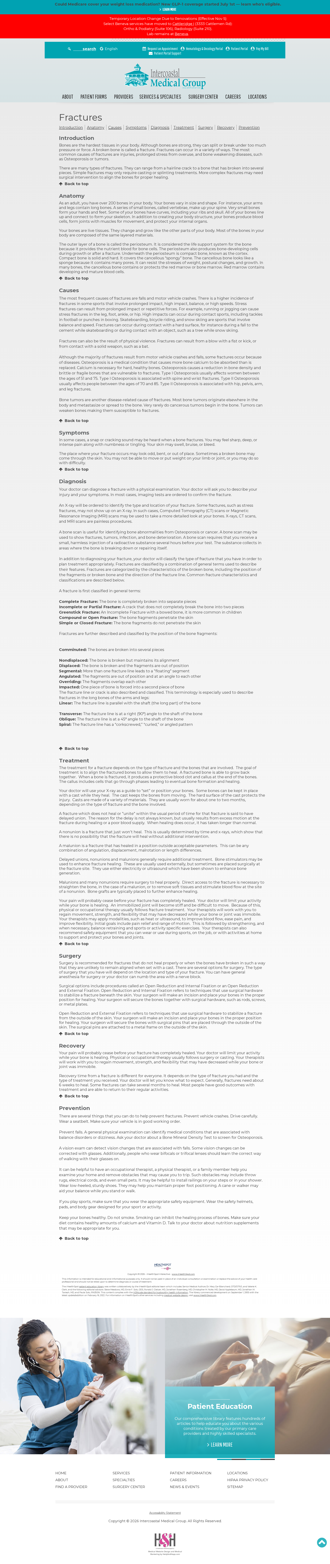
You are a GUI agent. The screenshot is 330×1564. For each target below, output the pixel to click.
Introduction (71, 127)
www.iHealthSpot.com (183, 1274)
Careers (233, 96)
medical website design (176, 1295)
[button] (322, 1542)
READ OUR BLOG (112, 1439)
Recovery (226, 127)
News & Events (184, 1487)
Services (121, 1473)
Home (60, 1473)
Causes (115, 127)
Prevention (249, 127)
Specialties (124, 1480)
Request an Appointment (163, 48)
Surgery (205, 127)
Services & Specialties (160, 96)
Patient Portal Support (167, 53)
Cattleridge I (183, 24)
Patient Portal (239, 48)
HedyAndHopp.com (171, 1554)
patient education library (91, 1286)
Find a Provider (71, 1487)
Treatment (183, 127)
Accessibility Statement (165, 1513)
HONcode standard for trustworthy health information (160, 1292)
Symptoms (136, 127)
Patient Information (190, 1473)
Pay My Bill (262, 48)
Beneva (181, 34)
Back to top (77, 183)
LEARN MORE (169, 9)
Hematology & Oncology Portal (204, 48)
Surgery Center (203, 96)
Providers (123, 96)
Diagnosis (160, 127)
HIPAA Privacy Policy (247, 1480)
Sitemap (235, 1487)
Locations (257, 96)
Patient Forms (93, 96)
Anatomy (95, 127)
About (67, 96)
